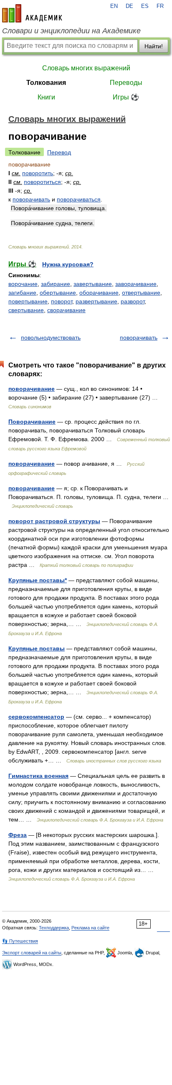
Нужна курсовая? (68, 264)
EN (114, 6)
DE (129, 6)
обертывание (58, 292)
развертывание (96, 301)
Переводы (126, 82)
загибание (22, 292)
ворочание (23, 284)
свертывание (26, 310)
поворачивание (31, 388)
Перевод (59, 152)
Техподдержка (54, 927)
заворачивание (136, 284)
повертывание (28, 301)
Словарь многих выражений (86, 68)
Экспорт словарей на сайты (31, 952)
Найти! (153, 46)
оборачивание (99, 292)
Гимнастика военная (38, 775)
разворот (132, 301)
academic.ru (32, 13)
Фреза (17, 835)
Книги (46, 97)
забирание (55, 284)
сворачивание (66, 310)
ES (145, 6)
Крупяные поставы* (37, 580)
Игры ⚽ (126, 97)
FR (160, 6)
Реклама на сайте (90, 927)
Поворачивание (32, 421)
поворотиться (42, 182)
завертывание (92, 284)
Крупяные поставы (36, 648)
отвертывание (141, 292)
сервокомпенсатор (36, 716)
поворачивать (31, 199)
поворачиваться (79, 199)
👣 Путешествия (20, 941)
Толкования (46, 82)
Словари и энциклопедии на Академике (71, 31)
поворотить (37, 173)
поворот (61, 301)
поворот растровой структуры (54, 521)
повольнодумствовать (51, 337)
